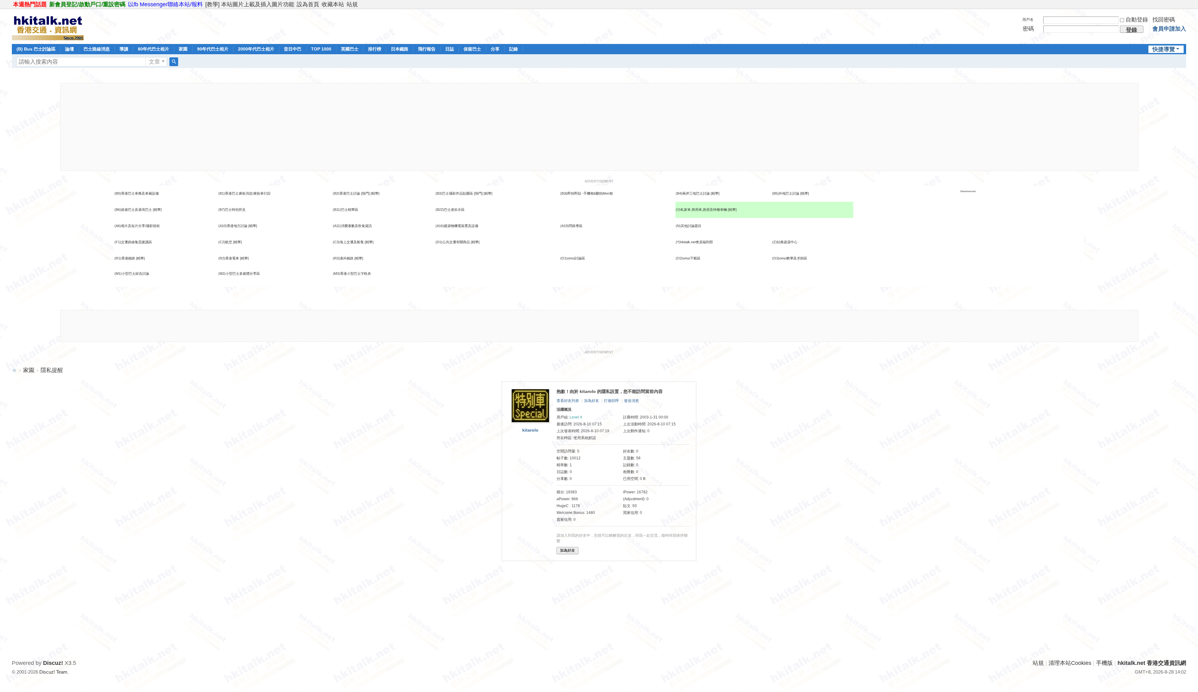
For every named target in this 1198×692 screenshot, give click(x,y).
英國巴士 (349, 48)
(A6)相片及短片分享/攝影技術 (137, 226)
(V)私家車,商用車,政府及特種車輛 (702, 209)
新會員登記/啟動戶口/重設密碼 (87, 4)
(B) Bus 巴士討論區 (36, 48)
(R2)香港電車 (228, 258)
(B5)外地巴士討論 (785, 193)
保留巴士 (472, 48)
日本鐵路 (399, 48)
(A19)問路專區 (571, 226)
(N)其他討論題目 (688, 226)
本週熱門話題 (30, 4)
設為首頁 (308, 4)
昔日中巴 (292, 48)
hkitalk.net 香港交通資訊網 (14, 370)
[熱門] (365, 193)
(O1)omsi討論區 (572, 258)
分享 (495, 48)
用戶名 (1028, 19)
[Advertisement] (599, 127)
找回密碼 (1163, 20)
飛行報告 (427, 48)
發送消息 (631, 401)
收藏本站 (333, 4)
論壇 (69, 48)
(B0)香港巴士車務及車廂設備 (136, 193)
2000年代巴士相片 (256, 48)
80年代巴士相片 (153, 48)
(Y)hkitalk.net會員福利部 (694, 242)
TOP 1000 (321, 48)
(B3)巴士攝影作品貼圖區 (454, 193)
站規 (352, 4)
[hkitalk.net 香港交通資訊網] (48, 26)
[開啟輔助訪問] (1184, 4)
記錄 (513, 48)
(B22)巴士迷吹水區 (450, 209)
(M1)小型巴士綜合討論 (131, 273)
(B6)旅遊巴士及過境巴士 (133, 209)
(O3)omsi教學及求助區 (789, 258)
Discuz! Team (53, 672)
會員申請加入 (1169, 29)
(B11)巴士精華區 (345, 209)
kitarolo (530, 430)
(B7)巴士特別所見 (232, 209)
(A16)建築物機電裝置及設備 (457, 226)
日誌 (449, 48)
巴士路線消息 (97, 48)
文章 (154, 62)
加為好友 (591, 401)
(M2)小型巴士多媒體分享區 (239, 273)
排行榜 (374, 48)
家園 (183, 48)
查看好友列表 (568, 401)
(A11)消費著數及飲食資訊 (352, 226)
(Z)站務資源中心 (784, 242)
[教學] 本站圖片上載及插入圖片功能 (249, 4)
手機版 (1104, 663)
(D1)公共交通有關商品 (453, 242)
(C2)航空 (225, 242)
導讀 (123, 48)
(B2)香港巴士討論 (346, 193)
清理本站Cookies (1070, 663)
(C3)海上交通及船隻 (348, 242)
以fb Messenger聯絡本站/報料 (165, 4)
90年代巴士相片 (212, 48)
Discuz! (53, 663)
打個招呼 (611, 401)
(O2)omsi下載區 (688, 258)
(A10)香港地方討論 (232, 226)
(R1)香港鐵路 (124, 258)
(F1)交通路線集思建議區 (133, 242)
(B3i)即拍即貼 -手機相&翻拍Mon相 (586, 193)
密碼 (1028, 29)
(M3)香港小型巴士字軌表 (352, 273)
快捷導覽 (1163, 49)
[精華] (375, 193)
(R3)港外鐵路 (343, 258)
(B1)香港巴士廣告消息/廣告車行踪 (244, 193)
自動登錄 (1137, 20)
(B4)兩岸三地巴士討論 (693, 193)
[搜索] (173, 61)
